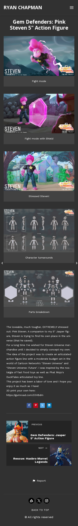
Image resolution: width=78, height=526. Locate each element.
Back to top (40, 509)
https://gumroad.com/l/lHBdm (24, 395)
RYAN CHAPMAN (23, 7)
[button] (39, 481)
